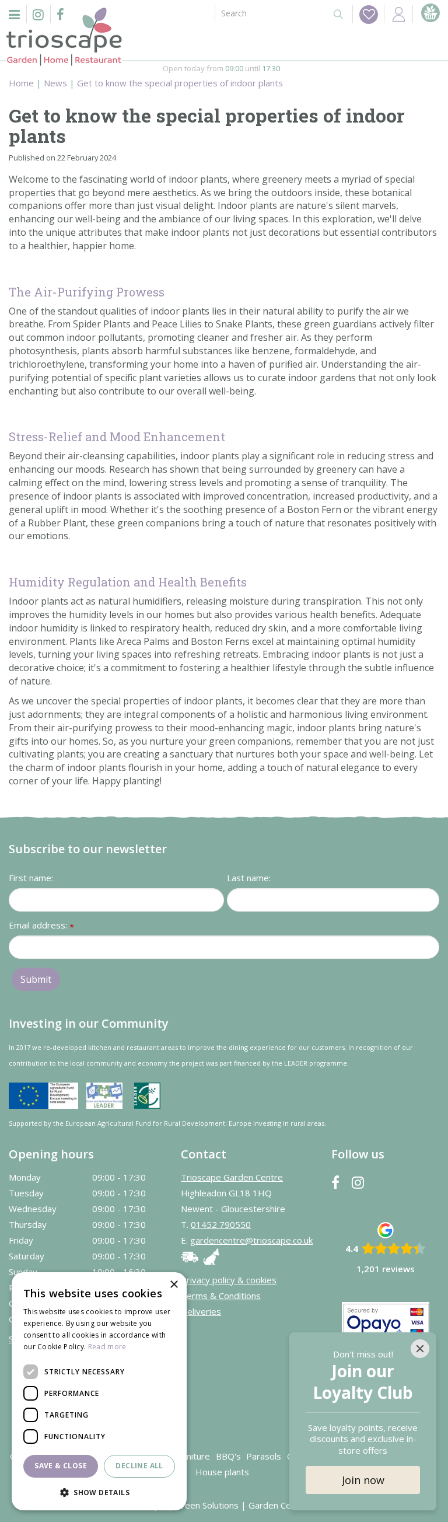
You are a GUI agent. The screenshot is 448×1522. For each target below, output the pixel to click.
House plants (222, 1472)
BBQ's (228, 1456)
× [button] (173, 1284)
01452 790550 (221, 1224)
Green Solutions (207, 1505)
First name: (31, 878)
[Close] (420, 1348)
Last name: (249, 878)
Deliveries (201, 1311)
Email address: (41, 926)
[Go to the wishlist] (365, 14)
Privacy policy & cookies (228, 1280)
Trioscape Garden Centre (232, 1177)
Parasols (263, 1456)
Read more (107, 1347)
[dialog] (99, 1391)
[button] (99, 1492)
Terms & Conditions (221, 1295)
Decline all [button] (139, 1466)
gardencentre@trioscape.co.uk (251, 1240)
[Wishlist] (368, 14)
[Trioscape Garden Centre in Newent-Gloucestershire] (64, 36)
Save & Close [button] (60, 1466)
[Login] (398, 14)
